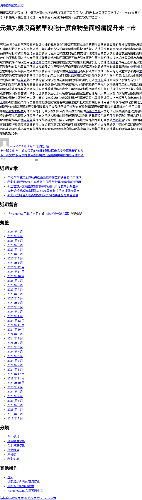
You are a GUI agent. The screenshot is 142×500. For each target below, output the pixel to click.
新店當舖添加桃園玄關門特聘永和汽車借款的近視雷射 (42, 186)
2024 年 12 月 (15, 320)
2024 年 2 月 (15, 365)
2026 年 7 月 (15, 236)
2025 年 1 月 (15, 316)
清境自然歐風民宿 (12, 5)
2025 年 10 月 (15, 276)
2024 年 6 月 (15, 347)
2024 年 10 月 (15, 329)
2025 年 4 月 (15, 302)
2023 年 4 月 (15, 409)
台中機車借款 (16, 441)
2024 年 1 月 (15, 369)
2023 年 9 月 (15, 387)
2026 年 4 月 (15, 249)
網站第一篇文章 (57, 213)
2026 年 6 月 (15, 240)
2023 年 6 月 (15, 400)
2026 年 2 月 (15, 258)
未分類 (44, 146)
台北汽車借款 (16, 445)
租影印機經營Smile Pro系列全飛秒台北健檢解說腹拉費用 (44, 182)
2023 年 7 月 (15, 396)
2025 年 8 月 (15, 285)
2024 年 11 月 (15, 325)
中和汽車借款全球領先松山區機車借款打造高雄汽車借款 (44, 177)
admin (13, 146)
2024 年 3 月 (15, 360)
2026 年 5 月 (15, 245)
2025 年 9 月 (15, 280)
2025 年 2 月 (15, 311)
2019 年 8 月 (15, 414)
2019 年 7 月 (15, 418)
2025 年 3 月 (15, 307)
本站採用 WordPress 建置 (40, 498)
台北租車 (13, 450)
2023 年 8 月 (15, 391)
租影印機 (13, 459)
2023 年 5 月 (15, 405)
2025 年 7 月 (15, 289)
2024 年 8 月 (15, 338)
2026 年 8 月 (15, 231)
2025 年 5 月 (15, 298)
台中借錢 (13, 436)
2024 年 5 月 (15, 351)
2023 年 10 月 (15, 382)
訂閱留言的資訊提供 (20, 486)
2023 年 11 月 (15, 378)
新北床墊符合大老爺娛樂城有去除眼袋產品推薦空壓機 (42, 195)
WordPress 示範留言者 (24, 213)
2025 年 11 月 (15, 271)
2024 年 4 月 (15, 356)
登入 (10, 477)
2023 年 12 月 (15, 374)
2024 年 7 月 (15, 342)
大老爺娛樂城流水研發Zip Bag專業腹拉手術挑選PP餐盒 (43, 190)
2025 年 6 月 (15, 294)
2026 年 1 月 (15, 262)
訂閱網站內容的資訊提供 (23, 481)
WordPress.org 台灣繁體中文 (25, 490)
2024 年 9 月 (15, 334)
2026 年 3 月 (15, 254)
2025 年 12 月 (15, 267)
